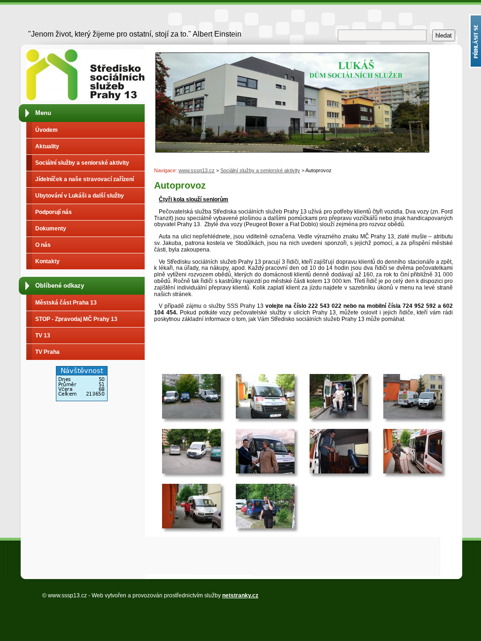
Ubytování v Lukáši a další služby (79, 195)
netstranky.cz (240, 595)
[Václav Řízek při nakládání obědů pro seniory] (339, 451)
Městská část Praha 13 (66, 302)
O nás (43, 245)
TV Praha (47, 352)
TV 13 (42, 335)
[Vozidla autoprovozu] (191, 396)
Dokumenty (50, 228)
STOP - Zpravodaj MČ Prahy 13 (76, 319)
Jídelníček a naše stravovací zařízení (84, 179)
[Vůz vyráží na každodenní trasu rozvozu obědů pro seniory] (191, 451)
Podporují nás (53, 212)
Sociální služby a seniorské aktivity (82, 163)
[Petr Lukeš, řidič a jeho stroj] (191, 506)
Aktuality (47, 146)
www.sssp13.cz (196, 170)
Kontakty (47, 261)
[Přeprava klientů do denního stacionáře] (339, 396)
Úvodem (46, 130)
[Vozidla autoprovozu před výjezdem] (412, 396)
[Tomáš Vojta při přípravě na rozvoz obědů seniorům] (412, 451)
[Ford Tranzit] (265, 396)
